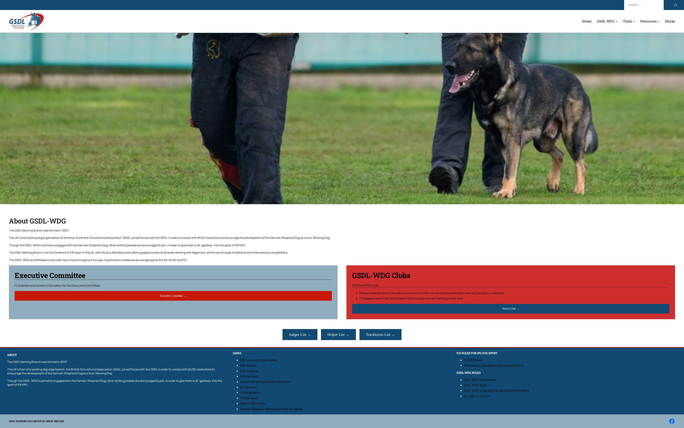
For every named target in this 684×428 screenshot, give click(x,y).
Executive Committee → (173, 295)
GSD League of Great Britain (258, 360)
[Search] (675, 5)
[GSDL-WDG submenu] (617, 21)
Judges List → (300, 334)
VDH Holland (249, 398)
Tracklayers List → (380, 334)
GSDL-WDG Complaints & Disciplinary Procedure (496, 390)
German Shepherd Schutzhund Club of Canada (271, 409)
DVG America (249, 371)
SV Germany (248, 387)
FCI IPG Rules (473, 360)
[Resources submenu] (658, 21)
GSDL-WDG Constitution (480, 379)
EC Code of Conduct (477, 396)
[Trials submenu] (634, 21)
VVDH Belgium (250, 392)
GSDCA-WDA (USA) (253, 403)
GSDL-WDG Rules (475, 385)
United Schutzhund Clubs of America (265, 382)
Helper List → (338, 334)
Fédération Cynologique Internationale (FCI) (493, 365)
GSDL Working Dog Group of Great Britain (36, 421)
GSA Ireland (248, 365)
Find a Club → (510, 308)
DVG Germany (249, 376)
